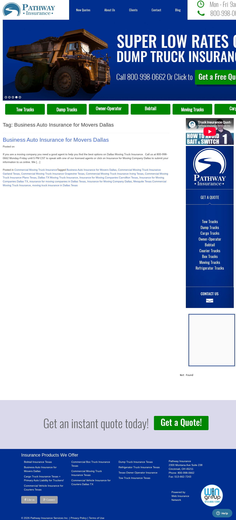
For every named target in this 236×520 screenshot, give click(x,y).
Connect (50, 499)
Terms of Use (96, 517)
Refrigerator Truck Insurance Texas (139, 467)
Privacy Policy (79, 517)
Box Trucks (210, 256)
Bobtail (150, 108)
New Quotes (83, 10)
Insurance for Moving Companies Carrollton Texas (108, 177)
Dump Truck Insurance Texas (136, 461)
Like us (30, 499)
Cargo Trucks (209, 233)
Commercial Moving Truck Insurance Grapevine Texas (52, 173)
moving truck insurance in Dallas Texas (55, 185)
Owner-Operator (109, 108)
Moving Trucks (192, 109)
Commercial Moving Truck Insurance (35, 169)
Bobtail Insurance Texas (38, 461)
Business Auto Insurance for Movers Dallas (56, 140)
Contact (156, 10)
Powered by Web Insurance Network (180, 496)
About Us (109, 10)
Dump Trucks (67, 109)
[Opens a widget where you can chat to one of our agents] (222, 513)
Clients (133, 10)
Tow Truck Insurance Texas (134, 477)
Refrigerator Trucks (210, 268)
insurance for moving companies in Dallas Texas (58, 181)
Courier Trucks (209, 250)
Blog (178, 10)
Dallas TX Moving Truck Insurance (58, 177)
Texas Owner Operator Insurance (138, 472)
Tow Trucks (25, 109)
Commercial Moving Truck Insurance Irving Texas (114, 173)
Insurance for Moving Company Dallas (109, 181)
